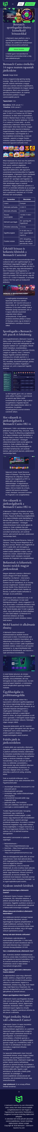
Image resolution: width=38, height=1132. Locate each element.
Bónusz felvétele (19, 49)
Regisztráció (30, 4)
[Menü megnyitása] (13, 4)
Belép (21, 4)
